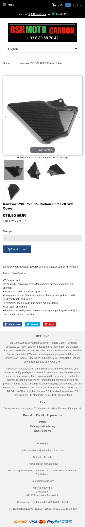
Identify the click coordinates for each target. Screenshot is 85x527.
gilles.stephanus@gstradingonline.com (56, 383)
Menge (7, 231)
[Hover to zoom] (42, 115)
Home (6, 63)
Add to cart (20, 249)
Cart (59, 4)
